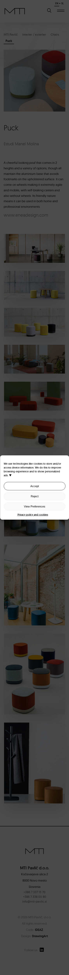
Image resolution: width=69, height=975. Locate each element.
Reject (34, 496)
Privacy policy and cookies (32, 514)
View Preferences (34, 506)
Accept (34, 486)
